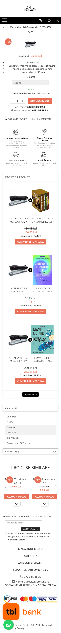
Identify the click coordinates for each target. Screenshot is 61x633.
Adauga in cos (39, 100)
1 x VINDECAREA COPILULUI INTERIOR (42, 290)
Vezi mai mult (30, 394)
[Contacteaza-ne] (41, 20)
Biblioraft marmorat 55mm (44, 481)
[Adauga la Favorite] (17, 503)
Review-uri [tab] (12, 451)
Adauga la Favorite (17, 118)
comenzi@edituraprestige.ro (32, 581)
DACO (31, 32)
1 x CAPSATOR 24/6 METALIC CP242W (18, 220)
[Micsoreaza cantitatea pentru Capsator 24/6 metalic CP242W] (12, 101)
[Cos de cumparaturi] (49, 20)
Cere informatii (43, 118)
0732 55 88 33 (32, 576)
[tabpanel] (30, 44)
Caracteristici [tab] (11, 408)
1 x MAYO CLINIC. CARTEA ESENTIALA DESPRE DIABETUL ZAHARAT (42, 359)
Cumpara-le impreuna (30, 241)
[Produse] (5, 21)
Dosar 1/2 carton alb (16, 479)
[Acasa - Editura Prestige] (30, 8)
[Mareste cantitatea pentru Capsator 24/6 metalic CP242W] (22, 101)
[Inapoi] (2, 28)
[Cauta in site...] (57, 20)
